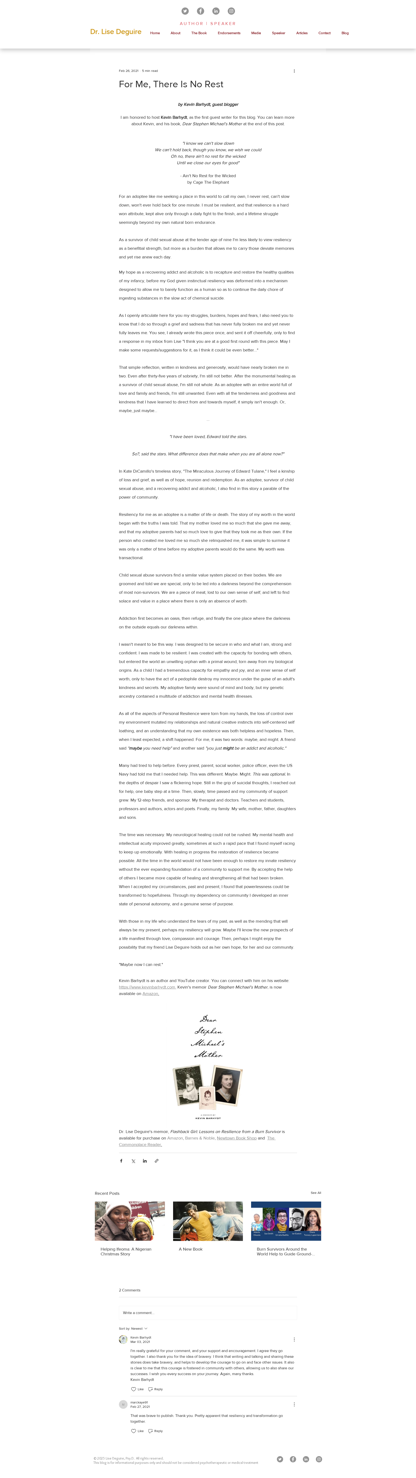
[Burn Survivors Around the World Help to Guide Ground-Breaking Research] (286, 1221)
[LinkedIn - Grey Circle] (216, 11)
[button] (256, 33)
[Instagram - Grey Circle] (231, 11)
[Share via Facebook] (121, 1161)
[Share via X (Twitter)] (133, 1161)
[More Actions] (294, 1339)
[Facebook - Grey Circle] (200, 11)
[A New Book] (208, 1221)
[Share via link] (156, 1161)
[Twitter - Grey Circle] (185, 11)
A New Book (190, 1249)
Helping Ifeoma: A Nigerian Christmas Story (126, 1251)
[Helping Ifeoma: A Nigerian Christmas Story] (130, 1221)
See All (316, 1193)
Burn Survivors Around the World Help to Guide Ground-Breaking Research (284, 1251)
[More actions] (294, 71)
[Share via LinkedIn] (145, 1161)
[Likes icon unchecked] (133, 1389)
